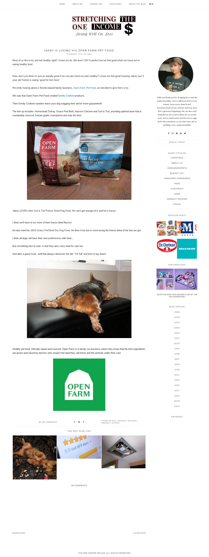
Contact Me (96, 4)
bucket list (177, 173)
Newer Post (18, 533)
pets (114, 421)
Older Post (140, 533)
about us (177, 163)
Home (62, 4)
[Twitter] (185, 133)
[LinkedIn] (181, 133)
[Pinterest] (176, 133)
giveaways (177, 189)
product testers (110, 423)
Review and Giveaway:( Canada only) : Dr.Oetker (167, 245)
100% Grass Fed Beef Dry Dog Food (50, 230)
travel (177, 204)
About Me (77, 4)
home (177, 194)
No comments (49, 422)
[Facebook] (168, 133)
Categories (116, 4)
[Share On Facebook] (74, 422)
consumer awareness (177, 178)
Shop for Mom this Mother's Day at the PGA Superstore (177, 295)
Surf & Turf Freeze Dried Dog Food (52, 210)
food (177, 183)
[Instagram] (172, 133)
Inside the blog (137, 4)
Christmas (177, 158)
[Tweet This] (79, 422)
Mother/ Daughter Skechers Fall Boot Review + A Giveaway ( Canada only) (187, 248)
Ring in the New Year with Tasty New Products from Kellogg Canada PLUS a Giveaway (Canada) (167, 228)
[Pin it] (83, 422)
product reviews (127, 421)
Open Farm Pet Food (84, 87)
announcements (177, 168)
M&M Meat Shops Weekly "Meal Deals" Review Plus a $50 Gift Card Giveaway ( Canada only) (187, 228)
